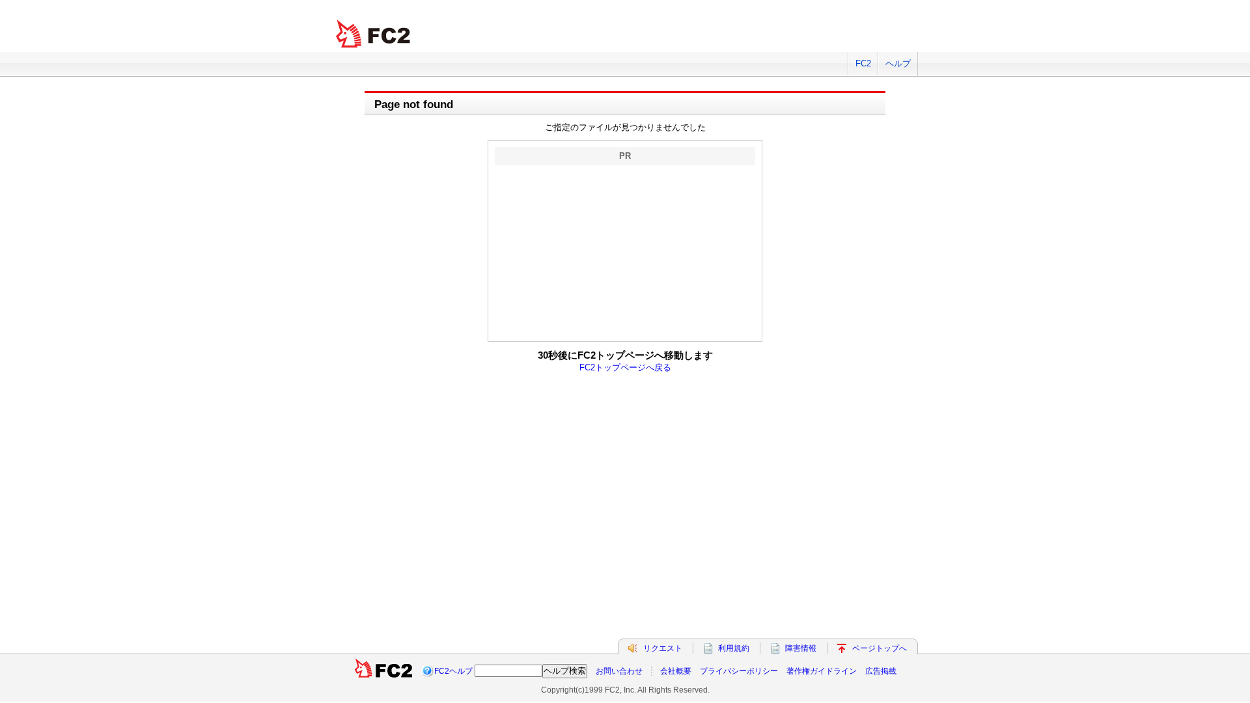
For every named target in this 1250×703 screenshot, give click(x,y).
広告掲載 (880, 671)
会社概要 (675, 671)
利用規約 (733, 648)
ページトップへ (879, 648)
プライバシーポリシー (739, 671)
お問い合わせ (619, 671)
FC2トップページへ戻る (625, 367)
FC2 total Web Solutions (374, 34)
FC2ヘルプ (453, 671)
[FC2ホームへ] (383, 671)
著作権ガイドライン (821, 671)
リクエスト (662, 648)
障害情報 (800, 648)
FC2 (863, 63)
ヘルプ (898, 63)
